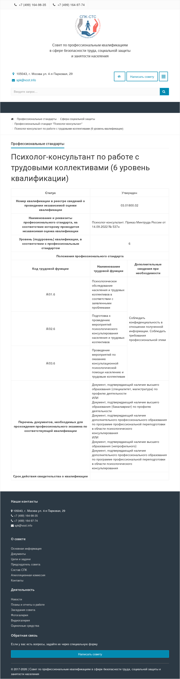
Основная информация (26, 548)
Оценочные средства (25, 626)
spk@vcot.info (26, 80)
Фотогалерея (19, 615)
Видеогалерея (20, 620)
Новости (16, 599)
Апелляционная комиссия (28, 575)
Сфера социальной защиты (77, 119)
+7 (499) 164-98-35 (32, 4)
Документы (18, 554)
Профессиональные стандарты (37, 119)
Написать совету (142, 76)
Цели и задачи (21, 559)
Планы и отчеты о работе (28, 605)
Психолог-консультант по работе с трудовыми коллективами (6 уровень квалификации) (68, 128)
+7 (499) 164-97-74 (71, 4)
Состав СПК (19, 570)
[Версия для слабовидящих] (119, 76)
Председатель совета (25, 564)
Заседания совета (23, 610)
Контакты (17, 580)
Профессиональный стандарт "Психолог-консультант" (48, 123)
